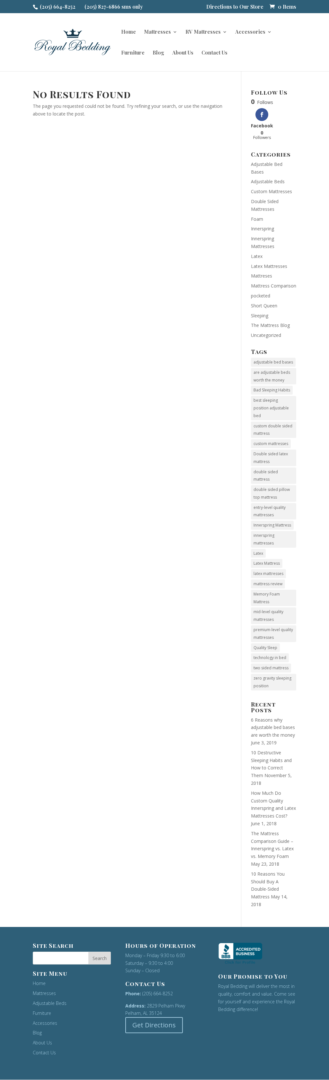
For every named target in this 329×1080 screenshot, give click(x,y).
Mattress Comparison (273, 286)
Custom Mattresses (271, 191)
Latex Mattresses (269, 266)
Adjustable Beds (268, 181)
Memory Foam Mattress (266, 597)
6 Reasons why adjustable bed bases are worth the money (273, 727)
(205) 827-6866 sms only (113, 6)
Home (128, 32)
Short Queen (264, 306)
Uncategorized (266, 335)
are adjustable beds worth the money (271, 376)
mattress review (267, 584)
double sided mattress (265, 475)
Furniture (133, 53)
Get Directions (154, 1025)
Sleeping (259, 316)
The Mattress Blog (270, 325)
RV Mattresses (203, 32)
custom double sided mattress (272, 429)
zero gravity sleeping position (272, 682)
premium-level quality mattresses (273, 633)
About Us (182, 53)
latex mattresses (268, 573)
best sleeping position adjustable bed (271, 408)
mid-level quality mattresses (268, 615)
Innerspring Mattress (272, 525)
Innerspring (262, 229)
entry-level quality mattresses (269, 511)
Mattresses (157, 32)
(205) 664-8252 (58, 6)
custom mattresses (270, 443)
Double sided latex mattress (270, 457)
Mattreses (261, 276)
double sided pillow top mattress (271, 493)
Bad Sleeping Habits (271, 390)
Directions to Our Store (234, 7)
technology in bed (269, 657)
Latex (256, 256)
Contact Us (214, 53)
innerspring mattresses (263, 539)
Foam (257, 219)
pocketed (260, 296)
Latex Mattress (266, 563)
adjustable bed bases (273, 362)
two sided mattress (271, 668)
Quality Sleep (265, 647)
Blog (158, 53)
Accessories (250, 32)
